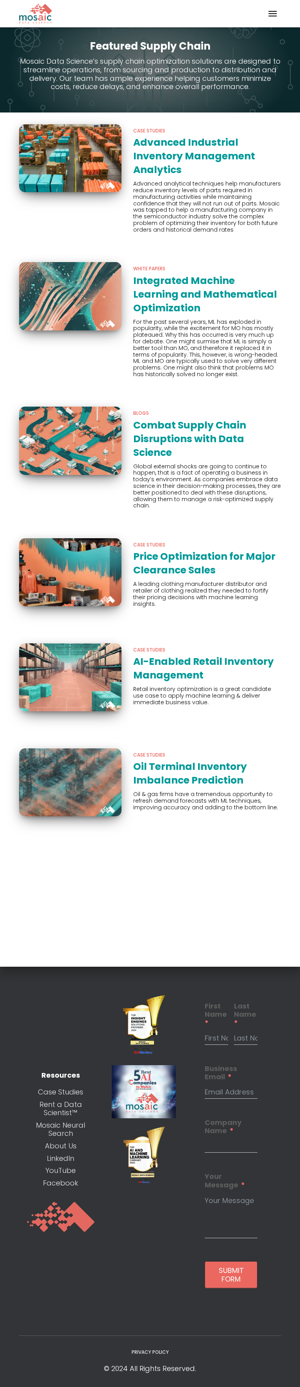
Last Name (245, 1010)
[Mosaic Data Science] (38, 13)
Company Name (223, 1126)
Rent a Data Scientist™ (60, 1109)
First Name (216, 1010)
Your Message (221, 1180)
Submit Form (231, 1275)
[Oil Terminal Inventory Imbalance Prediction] (70, 782)
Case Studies (149, 130)
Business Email (221, 1072)
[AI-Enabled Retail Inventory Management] (70, 677)
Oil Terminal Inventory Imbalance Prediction (190, 773)
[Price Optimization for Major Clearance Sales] (70, 572)
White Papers (149, 268)
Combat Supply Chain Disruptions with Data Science (189, 438)
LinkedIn (60, 1158)
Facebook (60, 1183)
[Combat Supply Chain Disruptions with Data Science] (70, 441)
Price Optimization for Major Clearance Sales (204, 563)
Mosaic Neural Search (60, 1129)
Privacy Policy (150, 1352)
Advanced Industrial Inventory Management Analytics (194, 156)
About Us (61, 1146)
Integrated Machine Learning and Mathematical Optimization (205, 294)
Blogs (141, 413)
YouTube (60, 1170)
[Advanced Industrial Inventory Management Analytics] (70, 158)
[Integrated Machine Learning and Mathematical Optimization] (70, 296)
